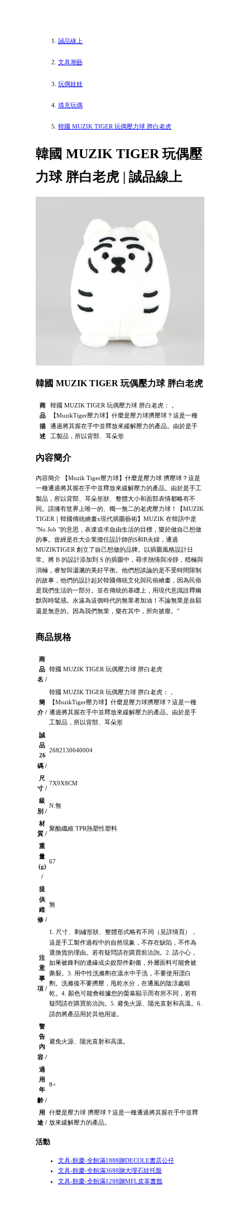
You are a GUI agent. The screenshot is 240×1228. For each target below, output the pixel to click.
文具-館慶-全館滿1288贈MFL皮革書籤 (110, 1181)
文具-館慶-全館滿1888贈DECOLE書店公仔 (116, 1160)
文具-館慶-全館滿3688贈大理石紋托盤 (110, 1170)
